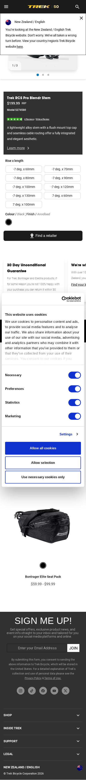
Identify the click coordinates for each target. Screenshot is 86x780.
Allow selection (43, 463)
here (20, 46)
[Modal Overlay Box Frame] (43, 648)
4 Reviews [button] (29, 119)
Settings (66, 434)
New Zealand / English (22, 767)
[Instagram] (20, 691)
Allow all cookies (43, 448)
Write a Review (42, 119)
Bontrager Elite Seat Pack (43, 576)
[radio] (38, 75)
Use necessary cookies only (43, 477)
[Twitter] (65, 691)
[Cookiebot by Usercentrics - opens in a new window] (62, 299)
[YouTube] (54, 691)
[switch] (74, 388)
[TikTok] (32, 691)
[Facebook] (43, 691)
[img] (14, 119)
